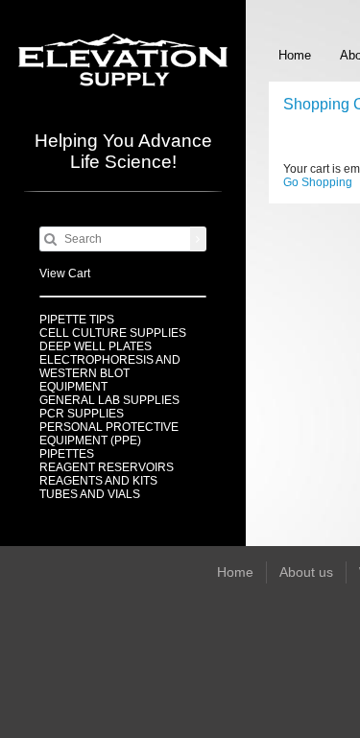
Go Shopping (317, 182)
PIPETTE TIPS (76, 319)
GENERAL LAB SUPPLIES (109, 400)
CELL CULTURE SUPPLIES (112, 333)
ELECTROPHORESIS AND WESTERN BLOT (109, 366)
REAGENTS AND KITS (98, 481)
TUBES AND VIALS (89, 494)
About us (306, 572)
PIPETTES (66, 454)
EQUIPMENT (73, 386)
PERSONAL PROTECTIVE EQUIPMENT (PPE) (109, 433)
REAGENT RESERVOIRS (106, 467)
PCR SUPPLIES (81, 413)
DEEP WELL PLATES (95, 346)
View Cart (64, 273)
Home (294, 55)
